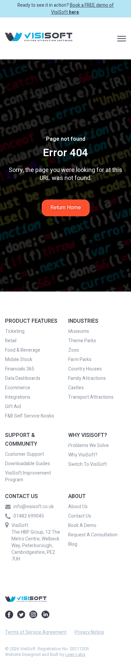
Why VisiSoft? (82, 455)
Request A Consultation (93, 535)
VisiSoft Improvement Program (28, 476)
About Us (78, 506)
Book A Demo (82, 525)
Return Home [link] (65, 208)
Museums (78, 331)
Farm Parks (79, 359)
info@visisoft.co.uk (33, 506)
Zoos (73, 350)
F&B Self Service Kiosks (29, 416)
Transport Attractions (91, 397)
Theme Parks (82, 341)
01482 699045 (28, 516)
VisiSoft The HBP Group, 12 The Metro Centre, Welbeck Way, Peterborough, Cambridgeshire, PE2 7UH (35, 542)
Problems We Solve (88, 445)
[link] (38, 38)
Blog (72, 544)
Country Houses (85, 369)
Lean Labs (75, 654)
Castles (76, 388)
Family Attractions (87, 378)
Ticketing (15, 331)
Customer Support (24, 454)
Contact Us (79, 516)
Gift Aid (13, 406)
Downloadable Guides (27, 463)
